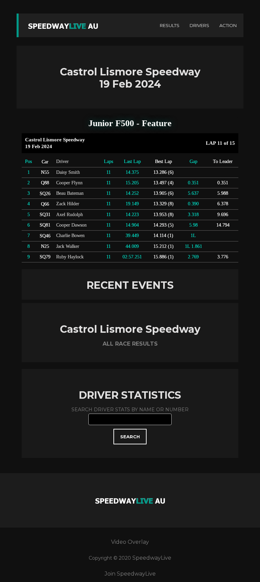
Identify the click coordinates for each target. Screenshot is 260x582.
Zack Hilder (67, 203)
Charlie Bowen (70, 235)
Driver (62, 161)
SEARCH (130, 436)
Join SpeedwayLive (130, 574)
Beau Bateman (70, 193)
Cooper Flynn (69, 182)
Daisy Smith (68, 172)
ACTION (228, 25)
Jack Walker (67, 246)
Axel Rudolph (69, 214)
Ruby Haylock (70, 256)
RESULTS (169, 25)
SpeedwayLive (151, 558)
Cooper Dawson (71, 225)
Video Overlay (130, 542)
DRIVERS (199, 25)
